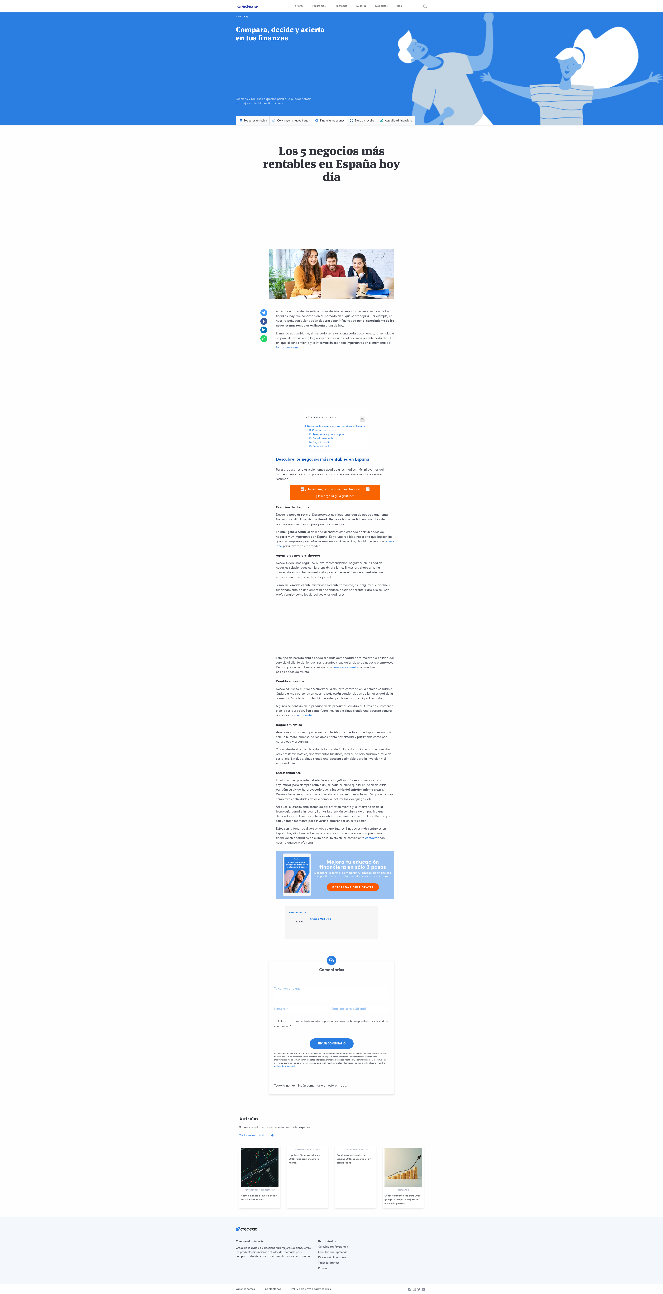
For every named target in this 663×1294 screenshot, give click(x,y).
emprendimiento (346, 667)
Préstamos (319, 6)
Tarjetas (298, 6)
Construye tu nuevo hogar (293, 120)
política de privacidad (284, 1066)
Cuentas (361, 6)
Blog (399, 6)
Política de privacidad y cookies (311, 1289)
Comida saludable (323, 438)
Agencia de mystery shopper (329, 434)
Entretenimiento (321, 446)
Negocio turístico (322, 442)
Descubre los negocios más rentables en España (336, 426)
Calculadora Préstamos (333, 1247)
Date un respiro (364, 120)
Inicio (238, 17)
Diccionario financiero (332, 1257)
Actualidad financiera (398, 120)
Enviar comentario (332, 1043)
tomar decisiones (288, 347)
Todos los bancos (328, 1263)
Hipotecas (340, 6)
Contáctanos (273, 1289)
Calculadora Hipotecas (332, 1252)
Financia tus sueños (332, 120)
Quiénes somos (245, 1289)
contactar (372, 838)
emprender (305, 715)
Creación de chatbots (324, 430)
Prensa (322, 1268)
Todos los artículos (255, 120)
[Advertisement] (284, 69)
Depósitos (381, 6)
